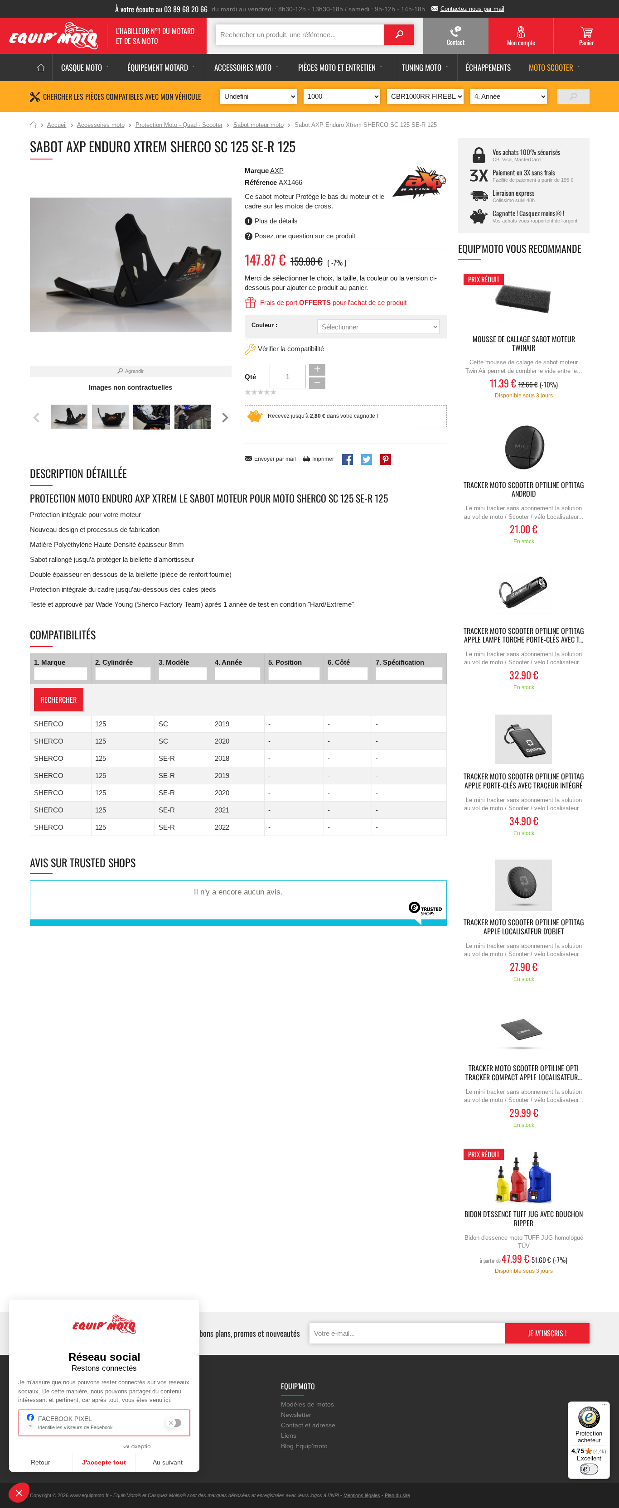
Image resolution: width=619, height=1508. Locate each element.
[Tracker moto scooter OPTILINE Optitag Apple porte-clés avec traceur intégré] (524, 739)
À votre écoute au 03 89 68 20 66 (161, 9)
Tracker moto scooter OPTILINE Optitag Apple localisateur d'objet (524, 927)
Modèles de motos (307, 1404)
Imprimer (323, 459)
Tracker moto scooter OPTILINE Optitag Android (524, 490)
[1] (573, 96)
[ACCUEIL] (41, 67)
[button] (19, 1492)
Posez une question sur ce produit (305, 236)
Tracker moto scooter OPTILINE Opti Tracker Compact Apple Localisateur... (523, 1073)
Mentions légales (361, 1495)
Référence (262, 182)
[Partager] (347, 459)
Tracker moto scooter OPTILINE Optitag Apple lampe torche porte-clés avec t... (524, 636)
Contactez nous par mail (472, 8)
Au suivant (168, 1462)
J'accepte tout (104, 1462)
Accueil (33, 125)
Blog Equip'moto (304, 1446)
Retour (40, 1462)
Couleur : (264, 325)
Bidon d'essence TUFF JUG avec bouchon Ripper (523, 1219)
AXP (277, 170)
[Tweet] (366, 459)
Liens (288, 1435)
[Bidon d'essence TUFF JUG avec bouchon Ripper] (524, 1177)
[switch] (589, 1469)
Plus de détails (276, 221)
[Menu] (604, 1407)
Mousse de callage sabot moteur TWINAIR (524, 344)
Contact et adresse (308, 1425)
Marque (257, 170)
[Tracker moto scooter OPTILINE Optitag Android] (524, 448)
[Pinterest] (385, 459)
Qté (250, 377)
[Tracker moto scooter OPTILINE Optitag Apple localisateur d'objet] (524, 885)
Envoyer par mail (275, 459)
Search (399, 34)
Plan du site (397, 1495)
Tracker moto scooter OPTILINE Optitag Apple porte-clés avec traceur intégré (524, 781)
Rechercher (59, 699)
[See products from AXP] (419, 182)
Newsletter (296, 1414)
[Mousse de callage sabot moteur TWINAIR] (524, 302)
